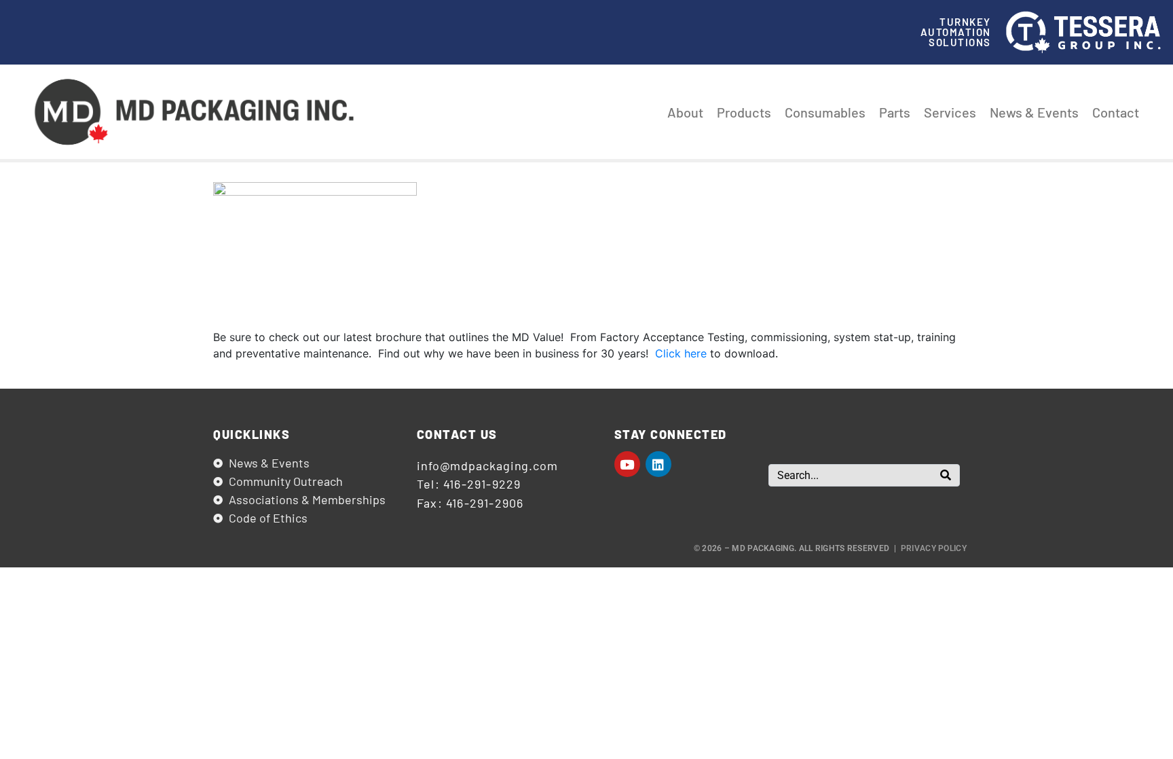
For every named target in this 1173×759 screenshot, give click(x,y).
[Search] (945, 475)
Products (744, 112)
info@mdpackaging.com (487, 465)
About (685, 112)
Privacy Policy (934, 548)
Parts (894, 112)
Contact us (457, 434)
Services (950, 112)
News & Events (1034, 112)
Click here (681, 353)
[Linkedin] (658, 464)
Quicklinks (251, 434)
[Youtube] (627, 464)
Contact (1115, 112)
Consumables (825, 112)
